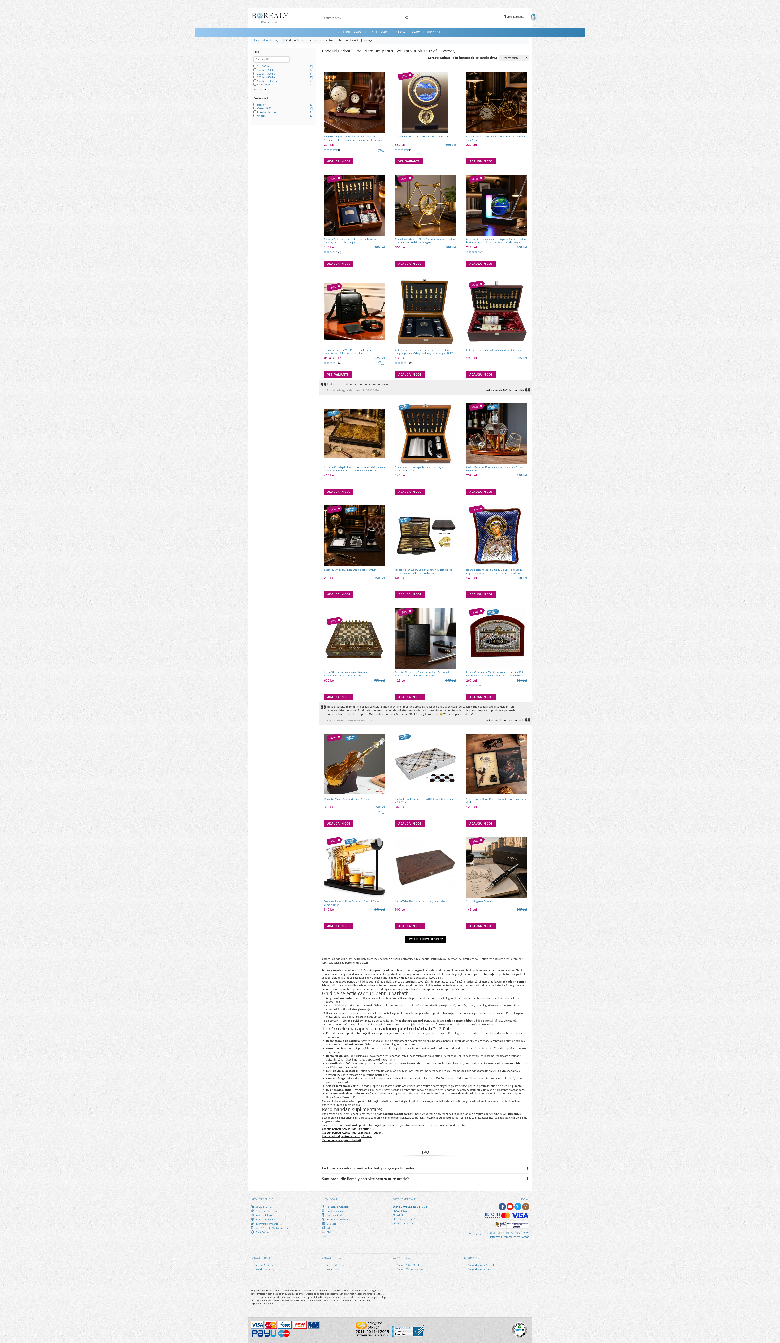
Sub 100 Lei (263, 66)
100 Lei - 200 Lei (266, 70)
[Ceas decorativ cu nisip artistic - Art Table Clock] (425, 102)
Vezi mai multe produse (425, 939)
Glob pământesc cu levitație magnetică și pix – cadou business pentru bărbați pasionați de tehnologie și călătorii (496, 241)
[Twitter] (517, 1206)
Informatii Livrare (265, 1215)
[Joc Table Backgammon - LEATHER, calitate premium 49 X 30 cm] (425, 764)
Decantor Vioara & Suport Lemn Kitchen (346, 799)
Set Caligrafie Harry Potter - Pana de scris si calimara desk (496, 800)
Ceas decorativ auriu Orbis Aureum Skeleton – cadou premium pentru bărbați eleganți (425, 241)
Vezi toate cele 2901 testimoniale (504, 390)
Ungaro (261, 115)
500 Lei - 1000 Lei (267, 81)
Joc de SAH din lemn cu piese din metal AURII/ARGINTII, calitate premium (346, 674)
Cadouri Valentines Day (409, 1269)
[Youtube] (510, 1206)
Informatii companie (266, 1223)
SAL (324, 1236)
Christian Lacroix (266, 112)
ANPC (329, 1232)
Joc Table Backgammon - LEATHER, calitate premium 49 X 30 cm (424, 800)
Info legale (330, 1199)
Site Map (331, 1223)
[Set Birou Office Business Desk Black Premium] (354, 535)
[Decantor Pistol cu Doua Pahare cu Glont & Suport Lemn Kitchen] (354, 867)
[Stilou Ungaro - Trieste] (496, 867)
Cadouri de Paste (335, 1265)
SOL (328, 1227)
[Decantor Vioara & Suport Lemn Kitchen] (354, 764)
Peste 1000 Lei (265, 84)
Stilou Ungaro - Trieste (479, 901)
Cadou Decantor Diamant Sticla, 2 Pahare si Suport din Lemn (495, 469)
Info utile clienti (262, 1199)
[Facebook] (502, 1206)
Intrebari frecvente (337, 1219)
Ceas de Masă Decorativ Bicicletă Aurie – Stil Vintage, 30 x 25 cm (496, 138)
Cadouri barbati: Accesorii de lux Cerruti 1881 (349, 1129)
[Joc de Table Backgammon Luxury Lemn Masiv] (425, 867)
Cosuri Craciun (262, 1269)
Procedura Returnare (267, 1211)
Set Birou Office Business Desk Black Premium (350, 569)
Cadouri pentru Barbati (480, 1265)
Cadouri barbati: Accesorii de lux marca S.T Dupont (352, 1132)
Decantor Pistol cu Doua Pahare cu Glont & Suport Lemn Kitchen (352, 903)
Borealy (261, 104)
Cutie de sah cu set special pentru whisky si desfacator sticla (419, 469)
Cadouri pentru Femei (479, 1269)
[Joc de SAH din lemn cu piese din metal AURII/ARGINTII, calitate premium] (354, 638)
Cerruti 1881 (264, 108)
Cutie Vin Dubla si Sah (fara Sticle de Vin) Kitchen (493, 350)
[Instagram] (525, 1206)
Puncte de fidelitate (266, 1219)
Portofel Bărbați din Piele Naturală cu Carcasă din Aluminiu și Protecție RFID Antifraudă (423, 674)
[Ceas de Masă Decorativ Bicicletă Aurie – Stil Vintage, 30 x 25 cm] (496, 102)
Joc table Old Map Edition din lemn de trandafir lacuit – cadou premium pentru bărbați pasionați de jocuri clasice (354, 469)
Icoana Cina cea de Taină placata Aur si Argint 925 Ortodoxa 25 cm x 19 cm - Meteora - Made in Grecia (495, 674)
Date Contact (262, 1232)
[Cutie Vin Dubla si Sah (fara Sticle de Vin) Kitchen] (496, 312)
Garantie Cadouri (336, 1215)
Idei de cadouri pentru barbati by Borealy (347, 1136)
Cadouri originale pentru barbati (341, 1140)
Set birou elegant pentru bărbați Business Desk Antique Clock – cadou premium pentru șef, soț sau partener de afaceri (352, 138)
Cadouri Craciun (263, 1265)
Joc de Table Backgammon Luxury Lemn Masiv (421, 901)
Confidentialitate (335, 1210)
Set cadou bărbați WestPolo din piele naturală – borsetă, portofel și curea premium (350, 351)
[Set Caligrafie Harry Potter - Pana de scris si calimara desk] (496, 764)
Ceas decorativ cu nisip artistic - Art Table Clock (421, 136)
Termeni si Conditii (337, 1206)
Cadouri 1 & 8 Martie (408, 1265)
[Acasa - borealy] (271, 18)
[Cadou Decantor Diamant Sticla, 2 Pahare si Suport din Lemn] (496, 433)
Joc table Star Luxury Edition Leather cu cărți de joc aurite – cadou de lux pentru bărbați (423, 571)
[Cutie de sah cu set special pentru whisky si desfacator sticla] (425, 433)
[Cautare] (407, 18)
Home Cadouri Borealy (266, 40)
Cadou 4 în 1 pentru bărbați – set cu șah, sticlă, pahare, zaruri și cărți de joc (350, 241)
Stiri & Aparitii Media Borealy (271, 1227)
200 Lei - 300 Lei (266, 73)
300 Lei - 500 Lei (266, 77)
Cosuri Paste (332, 1269)
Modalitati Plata (264, 1206)
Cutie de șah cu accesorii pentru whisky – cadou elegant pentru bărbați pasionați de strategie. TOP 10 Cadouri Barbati (425, 351)
